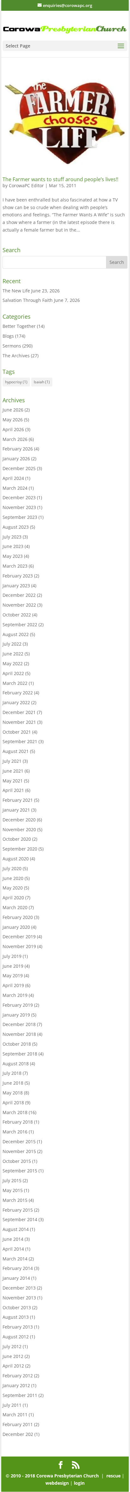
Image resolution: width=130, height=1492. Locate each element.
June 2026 (13, 410)
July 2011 (12, 1405)
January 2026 (16, 459)
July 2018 (12, 1073)
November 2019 (19, 946)
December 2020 (19, 820)
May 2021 (13, 781)
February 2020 (18, 917)
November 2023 (19, 507)
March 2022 (15, 683)
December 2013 (19, 1288)
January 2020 (16, 927)
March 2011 (15, 1415)
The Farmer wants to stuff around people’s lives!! (60, 179)
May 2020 (13, 888)
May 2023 (13, 556)
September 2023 (20, 517)
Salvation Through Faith (28, 300)
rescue (113, 1476)
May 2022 (13, 663)
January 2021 (16, 810)
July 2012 (12, 1346)
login (79, 1483)
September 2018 (20, 1054)
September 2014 (20, 1219)
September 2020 (20, 849)
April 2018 (13, 1103)
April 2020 (13, 898)
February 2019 (18, 1005)
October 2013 (17, 1307)
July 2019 (12, 956)
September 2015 (20, 1171)
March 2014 (15, 1259)
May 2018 (13, 1093)
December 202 (18, 1434)
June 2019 (13, 966)
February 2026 (18, 449)
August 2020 (16, 859)
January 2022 (16, 702)
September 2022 (20, 625)
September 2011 (20, 1395)
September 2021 (20, 741)
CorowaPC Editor (26, 185)
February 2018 (18, 1122)
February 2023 (18, 576)
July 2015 (12, 1180)
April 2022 (13, 673)
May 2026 (13, 420)
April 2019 (13, 985)
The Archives (16, 356)
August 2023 (16, 527)
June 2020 (13, 878)
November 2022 (19, 605)
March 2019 (15, 995)
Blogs (8, 336)
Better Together (19, 326)
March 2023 (15, 566)
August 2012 (16, 1337)
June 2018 (13, 1083)
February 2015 (18, 1210)
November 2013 (19, 1298)
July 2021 (12, 761)
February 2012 (18, 1376)
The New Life (16, 291)
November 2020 (19, 829)
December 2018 (19, 1024)
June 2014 (13, 1239)
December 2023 (19, 497)
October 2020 (17, 839)
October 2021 (17, 732)
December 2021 (19, 712)
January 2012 (16, 1385)
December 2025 (19, 468)
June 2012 (13, 1356)
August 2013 (16, 1317)
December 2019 (19, 937)
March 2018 (15, 1112)
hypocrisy (16, 382)
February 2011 (18, 1424)
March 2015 (15, 1200)
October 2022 (17, 615)
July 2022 (12, 644)
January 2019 (16, 1015)
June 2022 (13, 654)
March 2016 (15, 1132)
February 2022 (18, 693)
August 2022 (16, 634)
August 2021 (16, 751)
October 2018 (17, 1044)
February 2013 (18, 1327)
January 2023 (16, 586)
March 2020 (15, 907)
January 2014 (16, 1278)
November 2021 (19, 722)
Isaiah (42, 382)
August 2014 (16, 1229)
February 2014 (18, 1268)
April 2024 (13, 478)
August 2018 (16, 1064)
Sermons (12, 346)
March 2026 (15, 439)
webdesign (57, 1483)
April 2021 (13, 790)
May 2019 (13, 975)
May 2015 (13, 1190)
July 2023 (12, 537)
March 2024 (15, 488)
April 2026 (13, 429)
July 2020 (12, 868)
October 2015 (17, 1161)
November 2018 (19, 1034)
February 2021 (18, 800)
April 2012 (13, 1366)
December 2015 (19, 1141)
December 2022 (19, 595)
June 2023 (13, 546)
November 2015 (19, 1151)
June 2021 (13, 771)
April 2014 (13, 1249)
